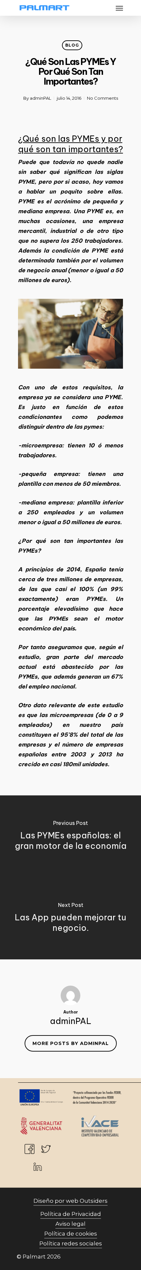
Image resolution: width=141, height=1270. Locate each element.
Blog (72, 45)
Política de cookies (70, 1233)
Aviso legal (70, 1223)
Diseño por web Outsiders (70, 1201)
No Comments (102, 98)
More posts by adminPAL (70, 1043)
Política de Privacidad (70, 1214)
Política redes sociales (70, 1243)
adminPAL (40, 98)
